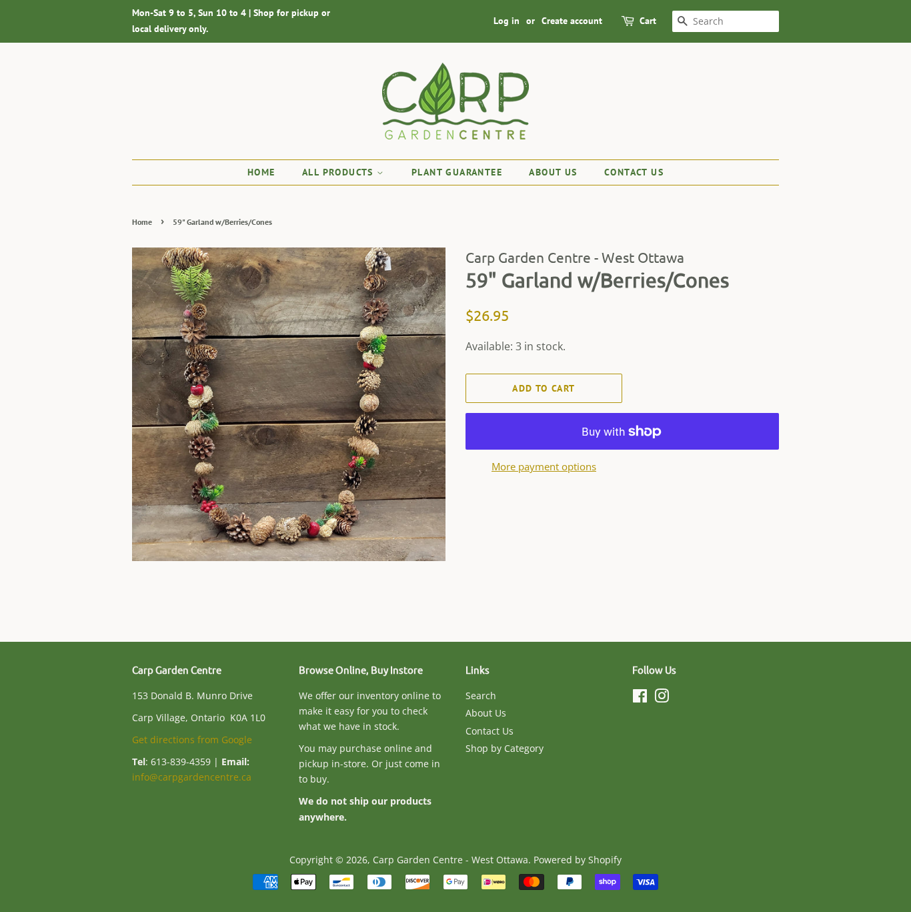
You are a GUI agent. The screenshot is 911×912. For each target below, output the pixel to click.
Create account (572, 21)
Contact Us (634, 172)
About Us (553, 172)
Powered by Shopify (578, 859)
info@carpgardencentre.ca (191, 777)
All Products (339, 172)
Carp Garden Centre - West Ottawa (450, 859)
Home (261, 172)
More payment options (544, 466)
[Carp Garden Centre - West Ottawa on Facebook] (640, 698)
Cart (648, 21)
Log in (507, 21)
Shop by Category (505, 748)
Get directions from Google (192, 739)
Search (481, 695)
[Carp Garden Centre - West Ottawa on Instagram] (661, 698)
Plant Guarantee (456, 172)
